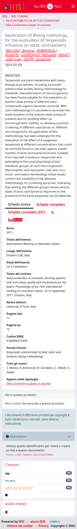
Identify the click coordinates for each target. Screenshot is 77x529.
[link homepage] (13, 6)
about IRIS (37, 521)
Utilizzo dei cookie (19, 526)
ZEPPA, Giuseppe (37, 59)
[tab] (53, 212)
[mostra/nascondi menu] (73, 6)
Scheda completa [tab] (50, 204)
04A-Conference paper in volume (28, 25)
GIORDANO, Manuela (38, 55)
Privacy (43, 526)
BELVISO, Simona (20, 50)
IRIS (4, 16)
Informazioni (17, 436)
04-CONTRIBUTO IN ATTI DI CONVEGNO (33, 21)
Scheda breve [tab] (19, 204)
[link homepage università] (48, 6)
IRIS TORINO (19, 16)
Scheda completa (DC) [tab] (26, 212)
